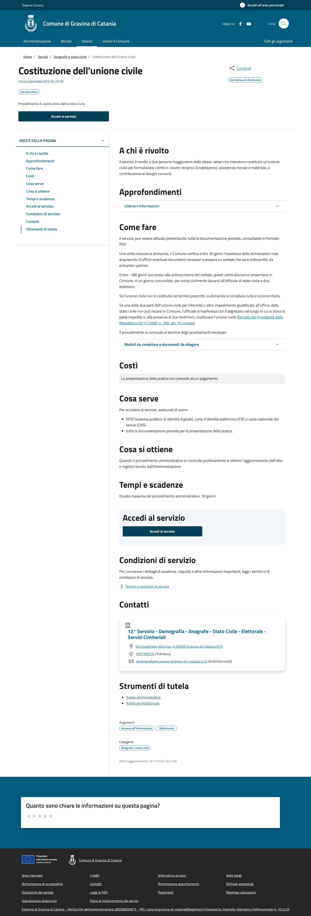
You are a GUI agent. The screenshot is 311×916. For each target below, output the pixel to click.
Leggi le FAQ (99, 892)
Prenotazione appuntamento (178, 883)
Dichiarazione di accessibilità (42, 883)
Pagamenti (165, 892)
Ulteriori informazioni (141, 206)
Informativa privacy (172, 875)
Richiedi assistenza (239, 883)
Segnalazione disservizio (39, 900)
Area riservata (32, 875)
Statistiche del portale (38, 892)
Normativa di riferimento (245, 79)
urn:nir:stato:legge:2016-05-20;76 (41, 81)
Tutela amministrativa (143, 697)
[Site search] (284, 23)
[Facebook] (238, 23)
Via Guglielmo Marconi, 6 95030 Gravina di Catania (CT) (179, 646)
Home (27, 56)
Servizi (43, 56)
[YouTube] (247, 23)
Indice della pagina (37, 140)
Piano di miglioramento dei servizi (114, 900)
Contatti (96, 883)
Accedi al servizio (63, 116)
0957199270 (145, 654)
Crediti (94, 875)
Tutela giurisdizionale (143, 703)
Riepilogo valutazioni (241, 892)
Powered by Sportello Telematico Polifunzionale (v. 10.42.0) (247, 909)
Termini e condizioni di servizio (147, 586)
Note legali (234, 875)
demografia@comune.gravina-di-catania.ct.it (171, 661)
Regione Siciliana (32, 5)
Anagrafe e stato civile (70, 56)
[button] (262, 5)
